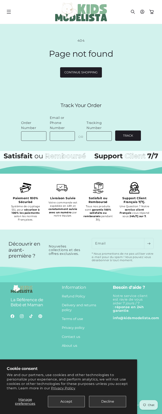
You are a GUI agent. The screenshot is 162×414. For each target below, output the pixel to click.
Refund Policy (73, 296)
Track (128, 135)
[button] (9, 11)
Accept (66, 401)
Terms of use (72, 319)
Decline (107, 401)
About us (69, 346)
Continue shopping (81, 72)
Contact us (71, 337)
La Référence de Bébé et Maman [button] (27, 302)
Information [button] (74, 287)
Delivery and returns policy (79, 307)
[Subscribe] (148, 243)
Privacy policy (73, 328)
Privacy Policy (63, 388)
